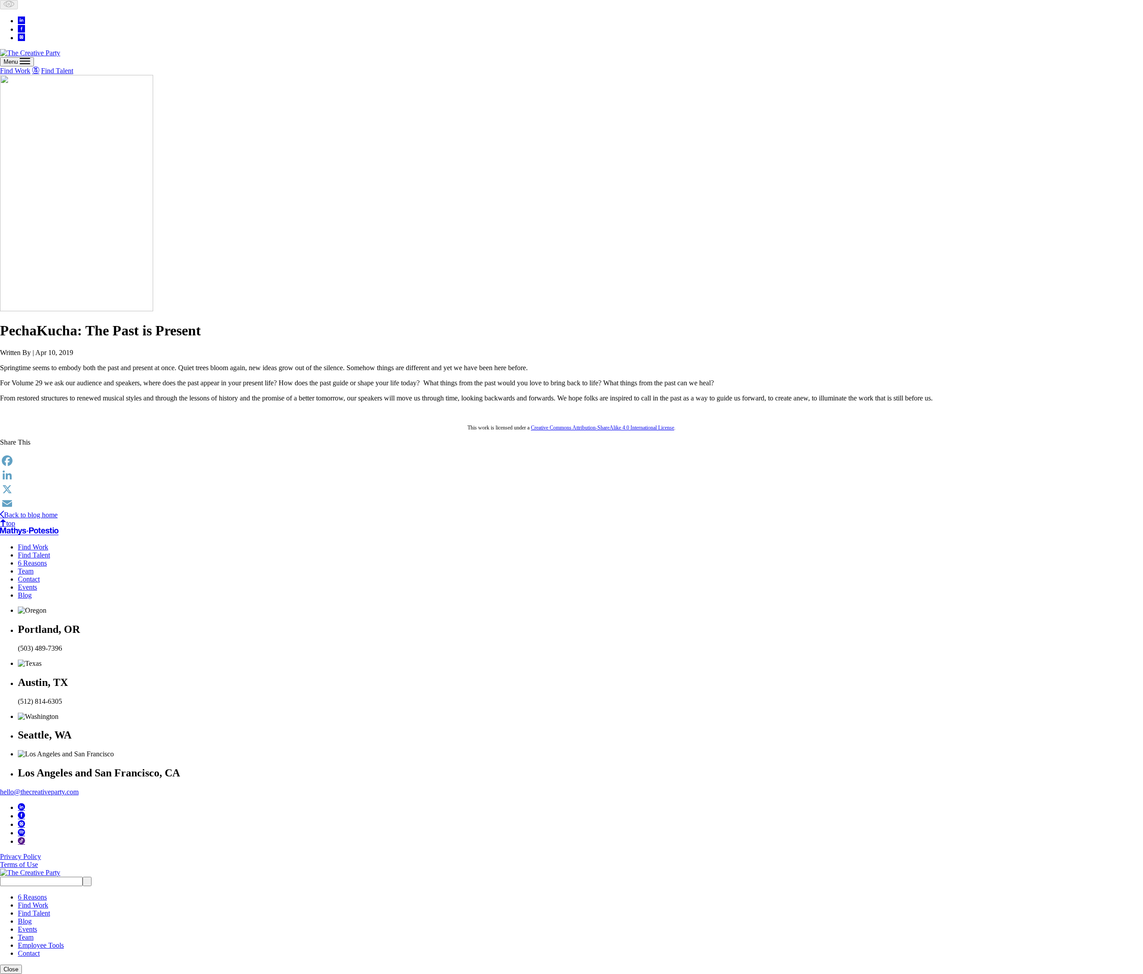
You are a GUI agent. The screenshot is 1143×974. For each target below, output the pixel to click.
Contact (29, 579)
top (10, 523)
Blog (25, 595)
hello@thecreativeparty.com (39, 792)
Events (27, 587)
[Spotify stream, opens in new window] (21, 832)
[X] (571, 489)
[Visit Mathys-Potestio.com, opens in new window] (29, 531)
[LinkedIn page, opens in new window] (21, 20)
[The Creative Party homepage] (30, 53)
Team (25, 571)
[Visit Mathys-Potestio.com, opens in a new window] (35, 70)
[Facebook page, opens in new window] (21, 28)
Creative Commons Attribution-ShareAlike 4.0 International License (602, 428)
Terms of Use (19, 864)
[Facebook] (571, 461)
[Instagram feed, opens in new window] (21, 37)
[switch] (9, 4)
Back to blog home (31, 515)
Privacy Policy (20, 856)
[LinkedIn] (571, 475)
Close (11, 969)
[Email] (571, 503)
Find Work (15, 70)
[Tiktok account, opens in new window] (21, 840)
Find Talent (57, 70)
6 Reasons (32, 563)
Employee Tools (41, 945)
